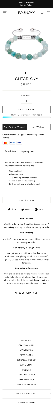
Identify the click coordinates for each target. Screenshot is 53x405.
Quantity (26, 95)
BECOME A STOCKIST (26, 359)
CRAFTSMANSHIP (26, 345)
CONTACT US (26, 350)
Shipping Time (27, 151)
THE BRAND (26, 340)
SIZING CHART (26, 364)
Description (10, 151)
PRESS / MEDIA (26, 355)
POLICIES (26, 369)
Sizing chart (26, 200)
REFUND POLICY (26, 379)
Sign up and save (26, 394)
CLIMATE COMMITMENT (26, 384)
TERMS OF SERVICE (26, 374)
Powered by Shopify (26, 402)
